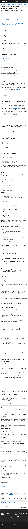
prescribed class (25, 41)
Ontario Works (16, 498)
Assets (2, 23)
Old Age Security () (18, 89)
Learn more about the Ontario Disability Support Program (8, 502)
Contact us (17, 516)
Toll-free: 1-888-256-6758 (5, 485)
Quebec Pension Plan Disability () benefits (10, 93)
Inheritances (16, 19)
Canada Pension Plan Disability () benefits (10, 91)
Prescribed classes (4, 20)
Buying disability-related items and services (7, 24)
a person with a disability (5, 58)
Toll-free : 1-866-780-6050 (5, 487)
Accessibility (7, 524)
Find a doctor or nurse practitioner (5, 506)
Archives (12, 524)
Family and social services (6, 4)
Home (1, 4)
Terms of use (22, 524)
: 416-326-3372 (5, 486)
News (15, 524)
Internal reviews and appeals (19, 23)
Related (16, 24)
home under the (16, 108)
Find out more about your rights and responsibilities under (9, 50)
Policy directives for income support (6, 503)
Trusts (16, 20)
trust (9, 320)
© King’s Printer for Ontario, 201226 (5, 526)
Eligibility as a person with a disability (6, 19)
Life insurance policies (18, 18)
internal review (11, 494)
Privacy (18, 524)
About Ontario (2, 524)
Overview (3, 18)
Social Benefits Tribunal (5, 496)
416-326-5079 (4, 483)
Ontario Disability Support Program (21, 4)
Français (16, 1)
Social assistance (13, 4)
